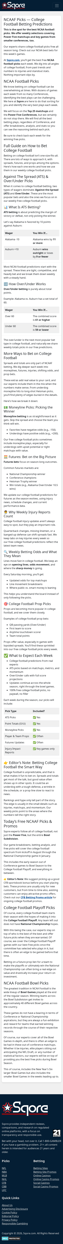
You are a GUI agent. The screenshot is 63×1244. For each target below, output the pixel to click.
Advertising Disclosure (15, 1209)
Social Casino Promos (45, 1186)
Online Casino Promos (46, 1179)
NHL (4, 1179)
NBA (4, 1172)
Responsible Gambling (15, 1223)
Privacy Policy (9, 1220)
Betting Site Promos (44, 1172)
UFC (4, 1190)
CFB (4, 1183)
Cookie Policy (9, 1212)
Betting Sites (40, 1168)
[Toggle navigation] (57, 6)
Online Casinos (42, 1175)
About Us (7, 1205)
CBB (4, 1186)
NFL (4, 1168)
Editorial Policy (10, 1216)
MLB (4, 1175)
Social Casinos (41, 1183)
